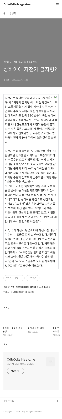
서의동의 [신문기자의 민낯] (16, 406)
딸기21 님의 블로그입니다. (20, 364)
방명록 (13, 13)
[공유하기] (16, 278)
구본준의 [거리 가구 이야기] (17, 412)
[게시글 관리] (21, 278)
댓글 (5, 343)
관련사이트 (8, 400)
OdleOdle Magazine (16, 4)
